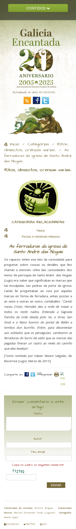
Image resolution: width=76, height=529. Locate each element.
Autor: (38, 439)
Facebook (12, 524)
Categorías (38, 144)
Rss (44, 524)
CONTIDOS (36, 7)
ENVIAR (56, 485)
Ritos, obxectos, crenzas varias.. (36, 147)
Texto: (38, 414)
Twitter (30, 524)
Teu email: (38, 452)
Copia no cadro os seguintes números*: (38, 465)
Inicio (14, 144)
